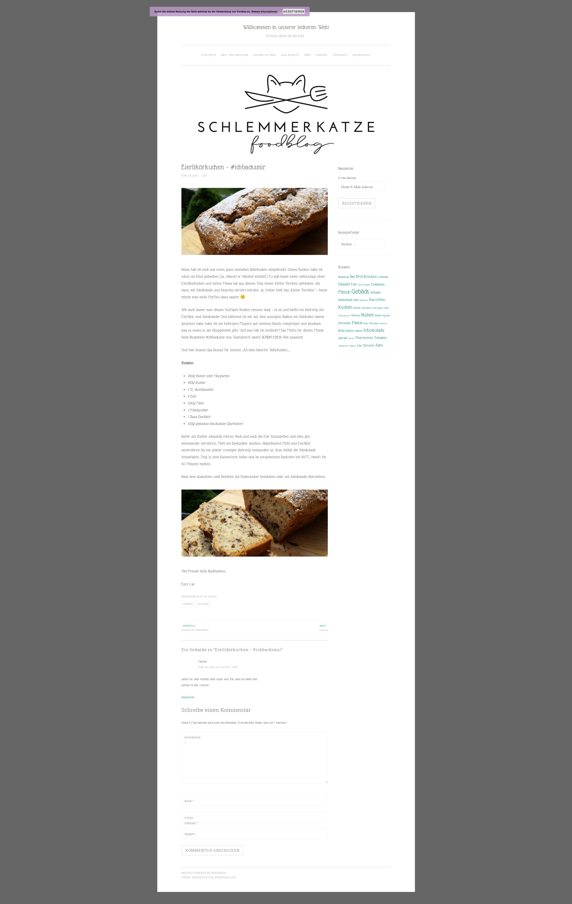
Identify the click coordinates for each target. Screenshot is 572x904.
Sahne (358, 330)
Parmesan (344, 323)
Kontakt (322, 55)
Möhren (355, 315)
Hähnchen (363, 300)
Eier (354, 284)
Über (307, 55)
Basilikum (343, 277)
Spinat (351, 338)
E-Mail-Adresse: (347, 178)
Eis (360, 284)
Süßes (212, 596)
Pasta (357, 322)
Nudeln (367, 314)
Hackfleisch (345, 300)
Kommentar (193, 740)
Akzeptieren (294, 11)
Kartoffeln (377, 299)
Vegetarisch (343, 346)
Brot (359, 276)
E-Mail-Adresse (191, 820)
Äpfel (379, 345)
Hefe (355, 300)
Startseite (209, 55)
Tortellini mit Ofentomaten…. (195, 627)
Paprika (386, 315)
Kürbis (356, 307)
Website (190, 834)
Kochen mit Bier (264, 55)
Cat (204, 175)
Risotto (349, 330)
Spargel (342, 338)
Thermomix (364, 337)
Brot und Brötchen (234, 55)
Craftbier (383, 277)
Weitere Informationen (264, 11)
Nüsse (378, 315)
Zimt (359, 345)
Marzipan (377, 308)
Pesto (365, 323)
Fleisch (344, 291)
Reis (341, 330)
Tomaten (380, 338)
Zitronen (368, 345)
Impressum (340, 55)
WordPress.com (225, 877)
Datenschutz (362, 55)
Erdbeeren (378, 284)
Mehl (386, 308)
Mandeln (366, 307)
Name (189, 801)
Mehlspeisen (344, 315)
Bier (352, 277)
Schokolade (373, 330)
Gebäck (188, 604)
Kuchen (203, 604)
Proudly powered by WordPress (203, 873)
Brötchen (370, 277)
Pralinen (383, 323)
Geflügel (375, 292)
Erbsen (366, 284)
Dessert (344, 284)
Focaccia (323, 627)
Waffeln (352, 346)
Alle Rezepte (290, 55)
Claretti (202, 661)
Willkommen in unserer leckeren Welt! (286, 27)
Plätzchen (374, 323)
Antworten (187, 697)
